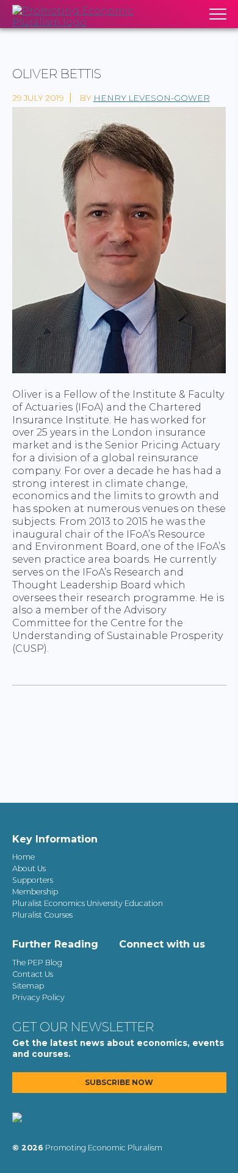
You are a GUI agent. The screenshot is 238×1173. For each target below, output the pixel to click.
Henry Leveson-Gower (151, 98)
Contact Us (32, 974)
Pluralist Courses (42, 914)
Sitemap (28, 985)
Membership (35, 891)
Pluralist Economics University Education (87, 903)
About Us (29, 868)
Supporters (32, 880)
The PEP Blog (37, 962)
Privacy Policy (38, 997)
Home (23, 856)
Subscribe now (119, 1082)
